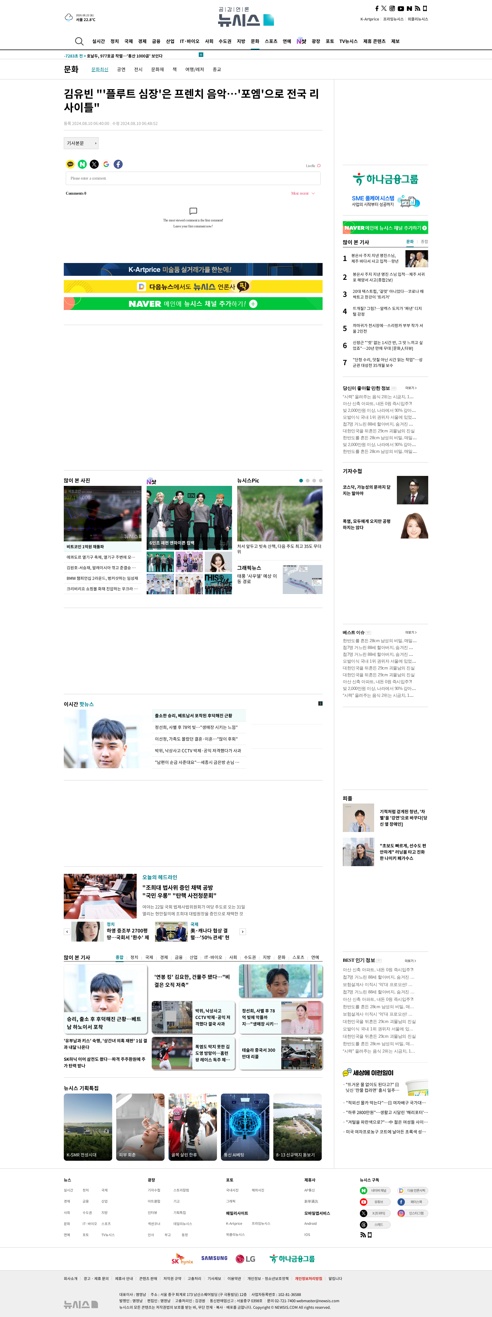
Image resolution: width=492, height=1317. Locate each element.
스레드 (378, 1224)
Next (242, 931)
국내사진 (232, 1190)
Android (310, 1223)
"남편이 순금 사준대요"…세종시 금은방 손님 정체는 (199, 762)
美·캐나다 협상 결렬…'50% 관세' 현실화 (209, 937)
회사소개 (70, 1278)
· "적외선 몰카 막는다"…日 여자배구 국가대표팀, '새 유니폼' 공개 (385, 1103)
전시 (138, 69)
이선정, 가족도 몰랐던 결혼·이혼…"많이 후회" (196, 739)
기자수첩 (352, 471)
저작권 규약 (172, 1278)
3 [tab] (314, 480)
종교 (217, 69)
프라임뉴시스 (393, 19)
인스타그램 (416, 1213)
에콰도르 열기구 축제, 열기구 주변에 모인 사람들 (104, 557)
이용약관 (234, 1278)
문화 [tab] (410, 241)
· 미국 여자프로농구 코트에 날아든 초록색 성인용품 (385, 1132)
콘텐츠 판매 (148, 1278)
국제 (128, 41)
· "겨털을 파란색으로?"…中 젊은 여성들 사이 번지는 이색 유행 (385, 1122)
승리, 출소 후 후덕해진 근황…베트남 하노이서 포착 (104, 1023)
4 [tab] (321, 480)
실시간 (98, 41)
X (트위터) (378, 1213)
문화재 (157, 69)
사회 (209, 41)
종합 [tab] (424, 241)
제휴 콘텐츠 (374, 41)
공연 (121, 69)
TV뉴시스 (348, 41)
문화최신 (99, 69)
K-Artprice (369, 19)
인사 (151, 1234)
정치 (114, 41)
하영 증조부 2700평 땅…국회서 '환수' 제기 (128, 937)
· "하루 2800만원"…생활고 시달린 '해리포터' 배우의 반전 (385, 1112)
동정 (185, 1234)
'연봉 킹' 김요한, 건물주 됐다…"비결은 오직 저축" (192, 981)
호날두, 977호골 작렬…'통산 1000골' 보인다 (113, 54)
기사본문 (75, 142)
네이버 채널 (378, 1190)
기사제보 (214, 1278)
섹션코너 (154, 1223)
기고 (176, 1201)
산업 (170, 41)
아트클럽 (154, 1201)
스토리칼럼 (181, 1190)
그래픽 (230, 1201)
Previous (67, 931)
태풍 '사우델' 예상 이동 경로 (257, 578)
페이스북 (416, 1201)
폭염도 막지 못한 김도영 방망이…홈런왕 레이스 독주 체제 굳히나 (212, 1053)
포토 (330, 41)
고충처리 (194, 1278)
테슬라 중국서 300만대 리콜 (258, 1053)
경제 (142, 41)
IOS (307, 1234)
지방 (241, 41)
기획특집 (179, 1212)
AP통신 (309, 1190)
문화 (255, 41)
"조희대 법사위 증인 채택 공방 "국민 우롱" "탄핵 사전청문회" (179, 891)
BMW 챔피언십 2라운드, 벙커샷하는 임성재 (102, 578)
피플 (347, 798)
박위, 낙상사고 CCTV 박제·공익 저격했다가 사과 (198, 750)
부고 (168, 1234)
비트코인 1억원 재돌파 (85, 546)
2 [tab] (307, 480)
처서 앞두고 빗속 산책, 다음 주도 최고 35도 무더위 (279, 549)
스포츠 (271, 41)
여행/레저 (194, 69)
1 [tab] (301, 480)
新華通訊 (311, 1201)
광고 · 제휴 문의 (96, 1278)
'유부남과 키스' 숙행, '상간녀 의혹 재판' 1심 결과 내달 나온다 (105, 1043)
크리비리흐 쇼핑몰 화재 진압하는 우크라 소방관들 (104, 588)
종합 (120, 957)
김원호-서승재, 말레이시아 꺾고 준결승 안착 (103, 567)
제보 (395, 41)
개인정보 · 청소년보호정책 (268, 1278)
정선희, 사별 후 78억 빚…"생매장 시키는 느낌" (197, 727)
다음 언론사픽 (416, 1190)
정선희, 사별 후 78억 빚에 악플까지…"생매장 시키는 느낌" (260, 1017)
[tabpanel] (280, 521)
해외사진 (258, 1190)
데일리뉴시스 (182, 1223)
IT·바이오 (190, 41)
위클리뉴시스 (418, 19)
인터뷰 (152, 1212)
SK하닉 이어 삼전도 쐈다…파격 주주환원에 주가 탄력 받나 (104, 1062)
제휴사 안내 (124, 1278)
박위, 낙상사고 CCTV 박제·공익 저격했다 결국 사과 (212, 1017)
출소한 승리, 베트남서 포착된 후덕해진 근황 (193, 715)
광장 (316, 41)
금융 (156, 41)
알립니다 (335, 1278)
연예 (287, 41)
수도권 (225, 41)
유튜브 (378, 1201)
